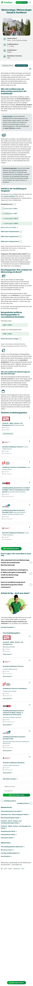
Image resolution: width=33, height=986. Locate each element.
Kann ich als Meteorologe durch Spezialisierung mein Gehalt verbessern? (13, 584)
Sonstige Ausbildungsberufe (10, 853)
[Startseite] (1, 868)
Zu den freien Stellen (16, 982)
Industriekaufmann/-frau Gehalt (11, 811)
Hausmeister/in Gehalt (8, 834)
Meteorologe (16, 868)
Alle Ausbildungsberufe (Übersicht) (12, 846)
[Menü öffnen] (30, 2)
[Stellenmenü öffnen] (29, 418)
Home (5, 868)
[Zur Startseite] (6, 2)
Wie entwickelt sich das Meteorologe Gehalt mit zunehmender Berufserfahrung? (15, 562)
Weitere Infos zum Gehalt (8, 227)
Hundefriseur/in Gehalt (8, 831)
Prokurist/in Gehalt (7, 838)
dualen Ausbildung (9, 196)
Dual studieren (6, 856)
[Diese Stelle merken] (29, 636)
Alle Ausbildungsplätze (11, 548)
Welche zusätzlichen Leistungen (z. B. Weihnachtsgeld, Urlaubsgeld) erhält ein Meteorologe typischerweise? (14, 573)
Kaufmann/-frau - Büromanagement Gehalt (14, 814)
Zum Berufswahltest (7, 627)
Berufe (10, 868)
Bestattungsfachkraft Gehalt (10, 817)
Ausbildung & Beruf (7, 65)
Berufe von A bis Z (7, 850)
